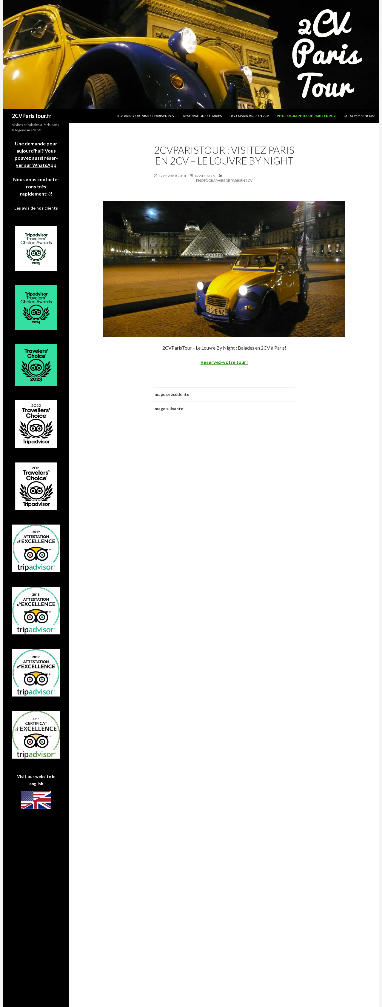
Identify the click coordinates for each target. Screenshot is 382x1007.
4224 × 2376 (205, 175)
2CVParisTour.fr (31, 116)
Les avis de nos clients (36, 207)
